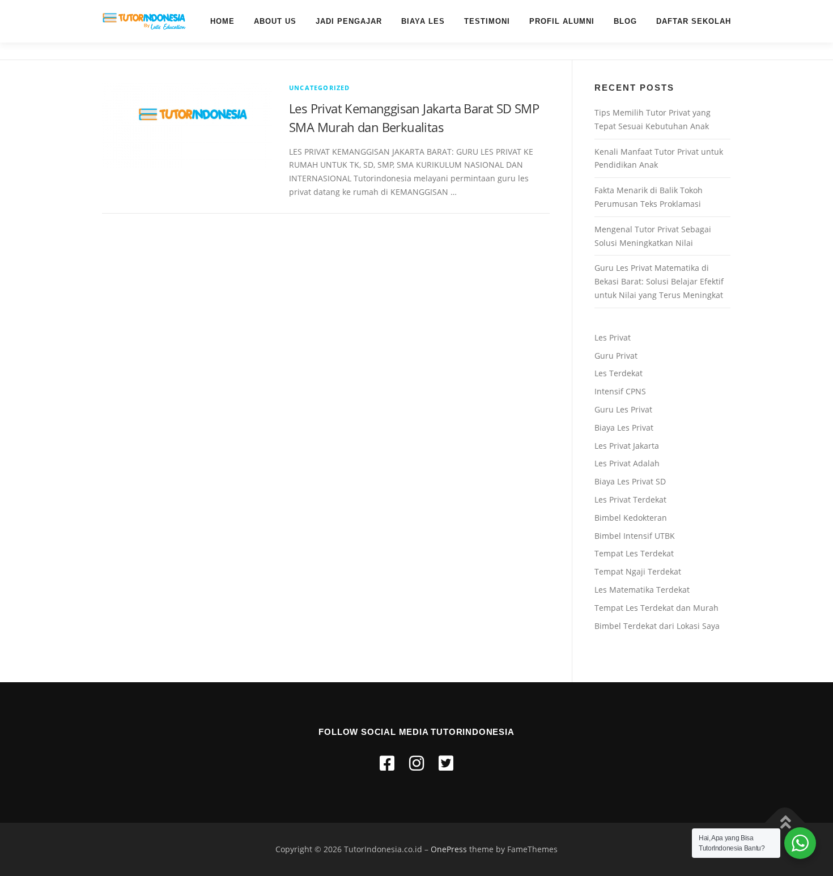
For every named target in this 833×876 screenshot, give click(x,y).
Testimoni (487, 21)
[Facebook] (387, 763)
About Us (275, 21)
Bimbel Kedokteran (630, 517)
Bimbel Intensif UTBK (634, 535)
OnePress (449, 849)
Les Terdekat (618, 373)
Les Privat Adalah (627, 463)
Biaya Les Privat (623, 427)
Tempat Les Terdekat (634, 553)
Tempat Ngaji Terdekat (637, 571)
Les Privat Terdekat (630, 499)
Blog (625, 21)
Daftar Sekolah (693, 21)
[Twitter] (446, 763)
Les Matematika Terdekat (642, 589)
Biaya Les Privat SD (630, 481)
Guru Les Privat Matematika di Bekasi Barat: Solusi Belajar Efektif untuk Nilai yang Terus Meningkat (659, 281)
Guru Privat (616, 355)
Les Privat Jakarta (626, 445)
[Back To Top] (785, 822)
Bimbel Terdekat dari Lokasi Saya (657, 625)
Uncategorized (319, 87)
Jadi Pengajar (349, 21)
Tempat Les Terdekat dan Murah (656, 607)
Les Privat (612, 337)
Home (222, 21)
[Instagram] (416, 763)
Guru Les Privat (623, 409)
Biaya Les (423, 21)
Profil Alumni (561, 21)
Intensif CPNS (620, 391)
